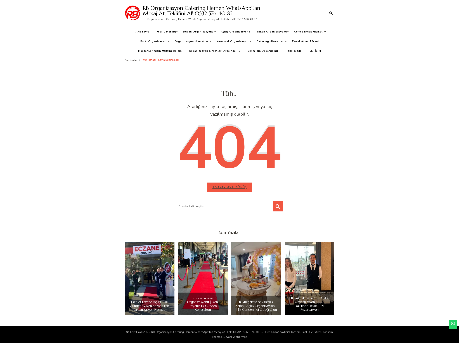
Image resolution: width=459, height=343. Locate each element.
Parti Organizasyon (153, 41)
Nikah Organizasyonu (272, 31)
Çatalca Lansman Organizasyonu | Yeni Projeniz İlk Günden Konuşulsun (203, 304)
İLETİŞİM (315, 51)
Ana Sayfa (142, 31)
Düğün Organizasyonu (198, 31)
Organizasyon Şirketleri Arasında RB (214, 51)
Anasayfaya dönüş (229, 187)
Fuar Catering (166, 31)
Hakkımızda (294, 51)
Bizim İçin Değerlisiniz (263, 51)
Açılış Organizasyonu (235, 31)
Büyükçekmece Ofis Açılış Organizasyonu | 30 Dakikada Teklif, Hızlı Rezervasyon (309, 304)
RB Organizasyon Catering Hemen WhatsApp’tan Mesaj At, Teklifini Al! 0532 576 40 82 (201, 11)
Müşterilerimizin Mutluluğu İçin (160, 51)
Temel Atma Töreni (305, 41)
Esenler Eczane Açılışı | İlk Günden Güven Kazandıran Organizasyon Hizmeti (149, 306)
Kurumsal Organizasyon (233, 41)
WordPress (240, 337)
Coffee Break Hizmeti (309, 31)
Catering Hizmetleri (271, 41)
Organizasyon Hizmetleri (192, 41)
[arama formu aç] (331, 13)
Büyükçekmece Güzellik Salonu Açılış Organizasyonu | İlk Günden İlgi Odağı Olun (256, 306)
